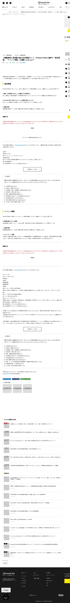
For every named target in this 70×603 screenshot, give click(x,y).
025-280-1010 (6, 373)
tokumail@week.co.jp (20, 145)
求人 (47, 582)
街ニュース (5, 7)
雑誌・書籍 (36, 578)
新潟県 (13, 62)
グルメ (23, 7)
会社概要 (48, 572)
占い (61, 7)
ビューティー (52, 7)
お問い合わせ (49, 580)
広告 (47, 585)
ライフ (6, 62)
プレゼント (41, 7)
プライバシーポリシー (50, 575)
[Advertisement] (32, 70)
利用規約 (48, 578)
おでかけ (31, 7)
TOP (10, 12)
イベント (14, 7)
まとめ (23, 586)
